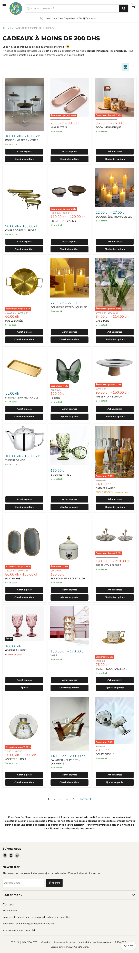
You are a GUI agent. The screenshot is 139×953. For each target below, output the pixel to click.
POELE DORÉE (14, 320)
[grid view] (125, 67)
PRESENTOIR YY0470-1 (64, 221)
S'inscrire (54, 883)
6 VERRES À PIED (61, 474)
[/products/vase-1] (69, 626)
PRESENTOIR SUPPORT (110, 396)
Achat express (24, 151)
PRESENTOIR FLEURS (108, 565)
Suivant (84, 799)
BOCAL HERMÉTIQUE (108, 127)
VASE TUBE (102, 320)
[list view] (132, 67)
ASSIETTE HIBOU (15, 759)
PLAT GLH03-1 (14, 578)
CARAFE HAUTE (105, 488)
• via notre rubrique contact (19, 930)
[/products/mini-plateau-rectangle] (24, 368)
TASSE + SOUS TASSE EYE (111, 669)
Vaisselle (45, 942)
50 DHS (15, 942)
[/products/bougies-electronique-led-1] (114, 187)
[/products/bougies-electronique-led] (69, 278)
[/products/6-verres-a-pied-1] (69, 445)
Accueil (7, 28)
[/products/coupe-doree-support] (24, 194)
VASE (54, 655)
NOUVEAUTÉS (29, 942)
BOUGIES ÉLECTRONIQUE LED (114, 216)
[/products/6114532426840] (24, 438)
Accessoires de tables (64, 942)
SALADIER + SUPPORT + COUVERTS (65, 762)
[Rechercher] (123, 8)
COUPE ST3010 (105, 754)
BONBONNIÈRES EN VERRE (21, 140)
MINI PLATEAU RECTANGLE (21, 397)
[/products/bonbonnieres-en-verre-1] (24, 104)
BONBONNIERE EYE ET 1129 (68, 578)
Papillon (55, 397)
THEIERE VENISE (15, 460)
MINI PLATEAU (59, 127)
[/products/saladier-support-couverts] (69, 724)
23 (73, 799)
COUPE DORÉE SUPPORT (20, 230)
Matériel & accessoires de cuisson (95, 942)
